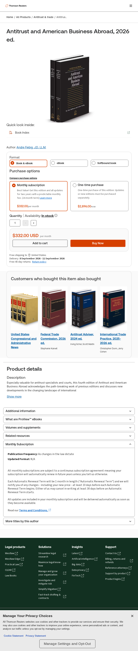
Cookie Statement (13, 635)
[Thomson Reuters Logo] (16, 6)
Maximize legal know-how (49, 564)
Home (9, 17)
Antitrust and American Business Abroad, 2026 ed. (61, 17)
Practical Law (12, 564)
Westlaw (9, 553)
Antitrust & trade (43, 17)
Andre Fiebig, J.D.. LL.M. (31, 147)
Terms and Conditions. (33, 510)
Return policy (39, 261)
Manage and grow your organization (48, 573)
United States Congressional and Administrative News (23, 341)
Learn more (46, 198)
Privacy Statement (35, 635)
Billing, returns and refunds (115, 560)
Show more (14, 396)
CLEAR (8, 570)
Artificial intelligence (83, 559)
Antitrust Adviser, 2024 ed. (82, 336)
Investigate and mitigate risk (46, 582)
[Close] (132, 616)
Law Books (11, 575)
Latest (75, 553)
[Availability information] (55, 215)
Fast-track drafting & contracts (49, 596)
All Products (23, 17)
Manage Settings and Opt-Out (67, 644)
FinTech (76, 575)
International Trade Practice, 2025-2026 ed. (113, 339)
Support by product (115, 573)
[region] (69, 630)
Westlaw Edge (12, 559)
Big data (76, 564)
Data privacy (78, 570)
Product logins (113, 579)
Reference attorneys (116, 568)
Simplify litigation (47, 589)
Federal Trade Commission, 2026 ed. (53, 339)
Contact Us (111, 553)
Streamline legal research (47, 555)
